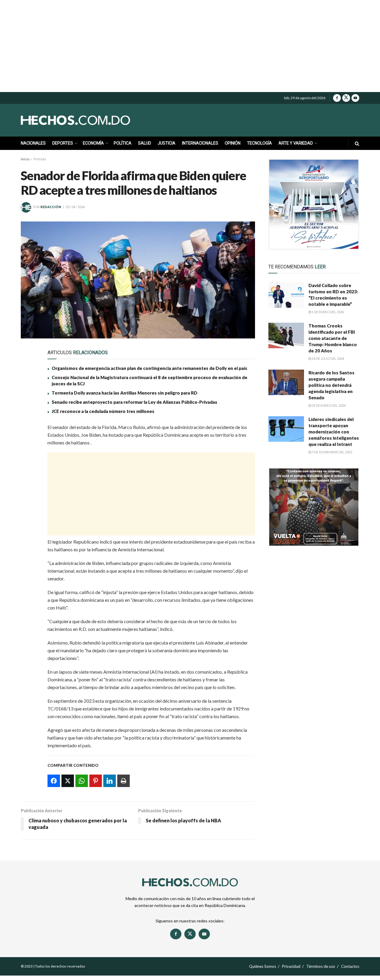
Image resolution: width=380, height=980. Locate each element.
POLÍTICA (123, 143)
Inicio (25, 159)
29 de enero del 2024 (328, 405)
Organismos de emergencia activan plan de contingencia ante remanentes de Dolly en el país (149, 368)
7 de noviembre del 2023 (331, 452)
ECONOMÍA (93, 143)
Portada (40, 159)
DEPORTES (62, 143)
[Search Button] (357, 143)
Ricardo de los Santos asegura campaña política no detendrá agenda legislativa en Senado (331, 385)
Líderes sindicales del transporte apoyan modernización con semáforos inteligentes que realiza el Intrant (333, 432)
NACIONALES (33, 143)
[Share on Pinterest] (29, 471)
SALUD (144, 143)
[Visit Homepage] (89, 120)
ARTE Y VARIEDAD (295, 143)
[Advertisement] (190, 46)
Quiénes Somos (262, 966)
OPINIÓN (232, 143)
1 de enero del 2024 (327, 312)
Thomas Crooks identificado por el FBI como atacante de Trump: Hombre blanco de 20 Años (332, 338)
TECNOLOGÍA (259, 143)
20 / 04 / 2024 (75, 207)
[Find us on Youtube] (355, 98)
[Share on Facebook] (29, 430)
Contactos (350, 966)
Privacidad (291, 966)
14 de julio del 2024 (327, 358)
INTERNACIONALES (200, 143)
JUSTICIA (166, 143)
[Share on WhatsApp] (29, 457)
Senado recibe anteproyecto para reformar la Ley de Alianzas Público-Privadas (134, 402)
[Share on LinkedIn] (29, 485)
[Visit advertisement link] (313, 204)
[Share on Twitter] (29, 444)
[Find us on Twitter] (346, 98)
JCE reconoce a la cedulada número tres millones (103, 411)
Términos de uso (320, 966)
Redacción (50, 207)
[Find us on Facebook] (337, 98)
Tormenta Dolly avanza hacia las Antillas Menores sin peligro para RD (124, 392)
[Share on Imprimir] (29, 498)
